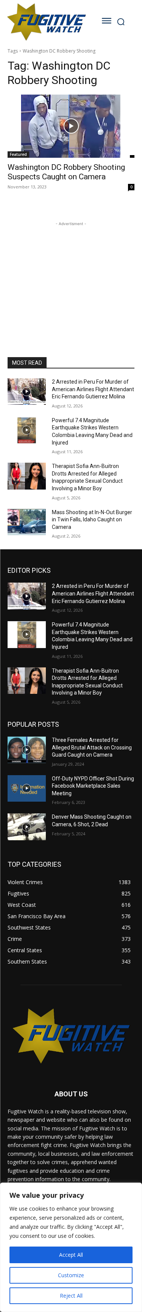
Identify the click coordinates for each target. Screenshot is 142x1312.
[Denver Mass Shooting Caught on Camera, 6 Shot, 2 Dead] (27, 826)
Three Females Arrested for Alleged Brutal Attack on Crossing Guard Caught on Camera (92, 747)
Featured (18, 154)
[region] (71, 1247)
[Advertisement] (71, 275)
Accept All (71, 1254)
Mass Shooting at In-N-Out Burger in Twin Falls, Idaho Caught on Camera (92, 519)
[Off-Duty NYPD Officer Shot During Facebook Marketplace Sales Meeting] (27, 788)
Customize (71, 1275)
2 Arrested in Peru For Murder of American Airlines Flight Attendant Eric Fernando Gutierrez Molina (93, 389)
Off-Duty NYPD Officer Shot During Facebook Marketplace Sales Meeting (93, 786)
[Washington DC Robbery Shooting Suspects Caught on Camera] (71, 126)
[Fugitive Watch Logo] (46, 22)
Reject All (71, 1295)
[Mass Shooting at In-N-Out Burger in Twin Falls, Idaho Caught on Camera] (27, 522)
